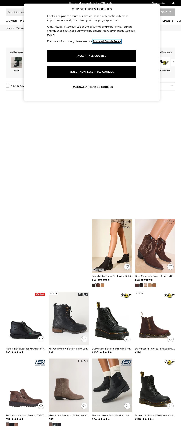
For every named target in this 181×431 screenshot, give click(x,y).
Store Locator (158, 3)
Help (173, 3)
